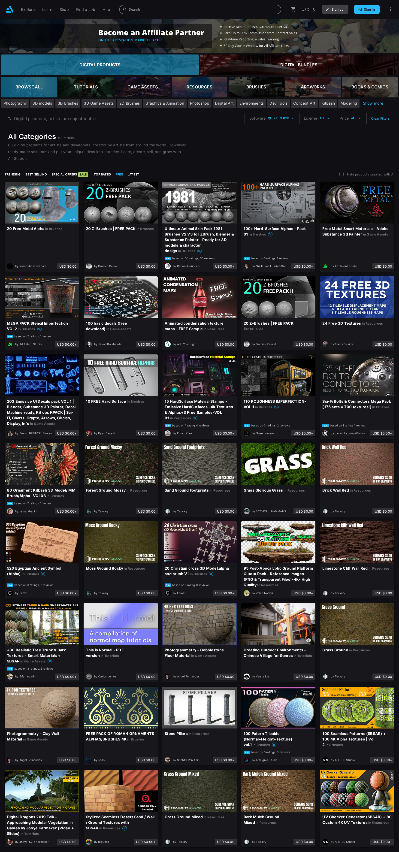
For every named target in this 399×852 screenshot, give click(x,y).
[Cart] (293, 9)
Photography (15, 103)
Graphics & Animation (164, 103)
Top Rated (102, 174)
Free (119, 174)
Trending (13, 174)
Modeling (349, 103)
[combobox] (200, 9)
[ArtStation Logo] (10, 9)
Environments (251, 103)
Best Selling (36, 174)
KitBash (328, 103)
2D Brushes (129, 103)
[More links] (390, 9)
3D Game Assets (99, 103)
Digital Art (224, 103)
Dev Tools (278, 103)
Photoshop (199, 103)
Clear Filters (380, 118)
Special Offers (69, 174)
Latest (133, 174)
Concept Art (304, 103)
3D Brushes (68, 103)
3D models (42, 103)
